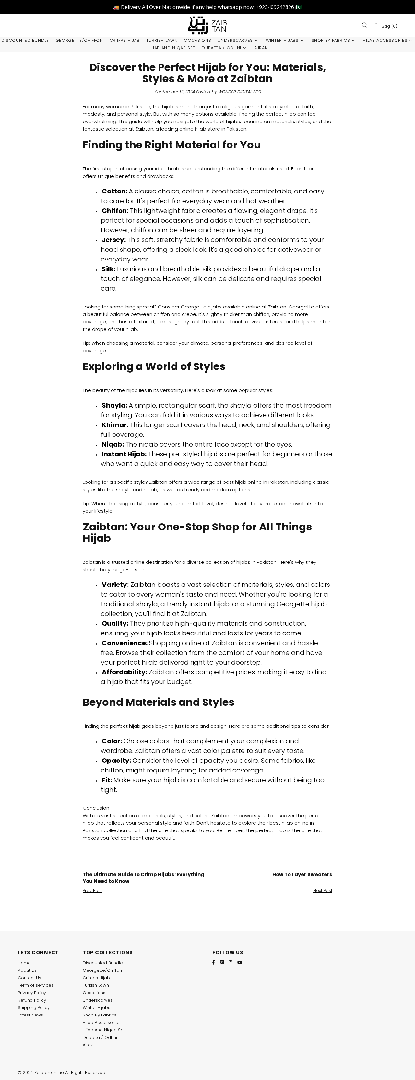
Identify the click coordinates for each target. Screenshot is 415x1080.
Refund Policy (32, 1000)
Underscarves (98, 1000)
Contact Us (29, 978)
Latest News (30, 1015)
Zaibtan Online (207, 25)
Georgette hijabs (201, 306)
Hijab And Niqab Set (104, 1030)
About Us (27, 970)
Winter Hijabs (96, 1007)
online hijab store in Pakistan (212, 128)
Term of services (35, 985)
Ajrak (88, 1045)
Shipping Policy (34, 1007)
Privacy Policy (32, 992)
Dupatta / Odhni (100, 1037)
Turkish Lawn (96, 985)
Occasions (94, 992)
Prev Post (92, 890)
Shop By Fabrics (99, 1015)
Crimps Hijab (96, 978)
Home (24, 963)
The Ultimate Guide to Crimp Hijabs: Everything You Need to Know (143, 878)
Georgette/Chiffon (102, 970)
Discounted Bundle (103, 963)
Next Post (322, 890)
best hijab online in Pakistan (255, 482)
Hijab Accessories (102, 1022)
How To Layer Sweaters (302, 874)
